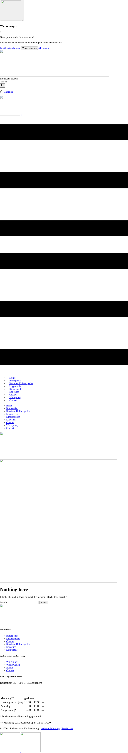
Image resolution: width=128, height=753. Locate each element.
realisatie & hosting (50, 728)
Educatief (11, 419)
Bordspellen (12, 408)
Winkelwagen (13, 664)
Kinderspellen (13, 416)
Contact (13, 400)
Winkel (9, 667)
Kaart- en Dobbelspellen (18, 411)
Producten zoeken (9, 78)
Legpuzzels (11, 414)
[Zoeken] (2, 85)
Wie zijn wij (12, 425)
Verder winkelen (29, 48)
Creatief (10, 422)
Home (9, 405)
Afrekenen (43, 48)
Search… (4, 602)
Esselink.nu (67, 728)
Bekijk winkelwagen (10, 48)
